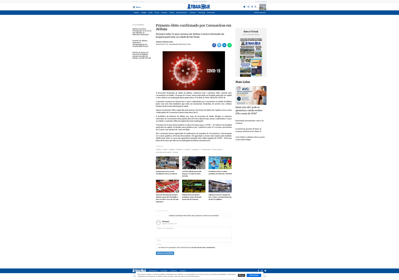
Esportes (164, 12)
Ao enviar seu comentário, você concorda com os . (186, 247)
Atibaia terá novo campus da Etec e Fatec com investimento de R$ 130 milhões (220, 197)
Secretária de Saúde (163, 152)
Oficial (175, 152)
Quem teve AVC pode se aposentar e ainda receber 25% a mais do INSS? (248, 110)
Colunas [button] (192, 12)
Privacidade (263, 276)
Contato (141, 1)
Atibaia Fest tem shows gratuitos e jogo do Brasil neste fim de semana (191, 197)
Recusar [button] (241, 275)
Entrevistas (211, 12)
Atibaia (171, 149)
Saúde (150, 12)
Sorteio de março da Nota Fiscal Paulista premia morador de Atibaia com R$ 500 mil (141, 55)
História (164, 271)
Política (171, 12)
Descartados (217, 149)
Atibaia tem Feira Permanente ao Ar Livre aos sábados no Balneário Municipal (141, 32)
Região (144, 12)
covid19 (187, 149)
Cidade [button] (136, 12)
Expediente (153, 271)
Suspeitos (195, 149)
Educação (201, 12)
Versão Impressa (260, 12)
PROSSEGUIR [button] (253, 275)
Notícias (179, 149)
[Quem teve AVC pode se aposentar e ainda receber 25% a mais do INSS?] (251, 95)
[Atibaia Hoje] (198, 6)
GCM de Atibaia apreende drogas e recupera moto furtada (191, 173)
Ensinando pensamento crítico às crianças (249, 122)
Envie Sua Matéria (261, 1)
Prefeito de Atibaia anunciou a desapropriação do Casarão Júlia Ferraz (140, 43)
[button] (134, 6)
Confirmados (206, 149)
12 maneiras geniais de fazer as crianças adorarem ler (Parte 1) (248, 130)
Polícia (157, 12)
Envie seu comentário (165, 253)
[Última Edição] (262, 5)
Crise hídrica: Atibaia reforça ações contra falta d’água (250, 138)
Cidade (158, 149)
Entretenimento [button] (181, 12)
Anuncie (135, 1)
